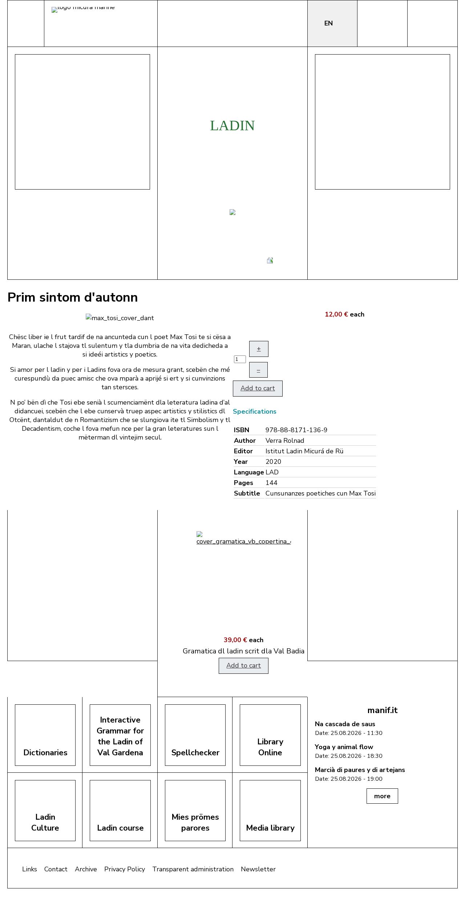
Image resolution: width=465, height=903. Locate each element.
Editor (243, 451)
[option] (232, 603)
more (382, 796)
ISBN (241, 430)
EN (329, 23)
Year (241, 461)
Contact (56, 869)
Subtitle (247, 493)
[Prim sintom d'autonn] (120, 317)
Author (245, 440)
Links (29, 869)
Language (249, 472)
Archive (86, 869)
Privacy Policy (124, 869)
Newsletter (258, 869)
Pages (243, 482)
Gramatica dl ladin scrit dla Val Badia (232, 651)
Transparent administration (193, 869)
